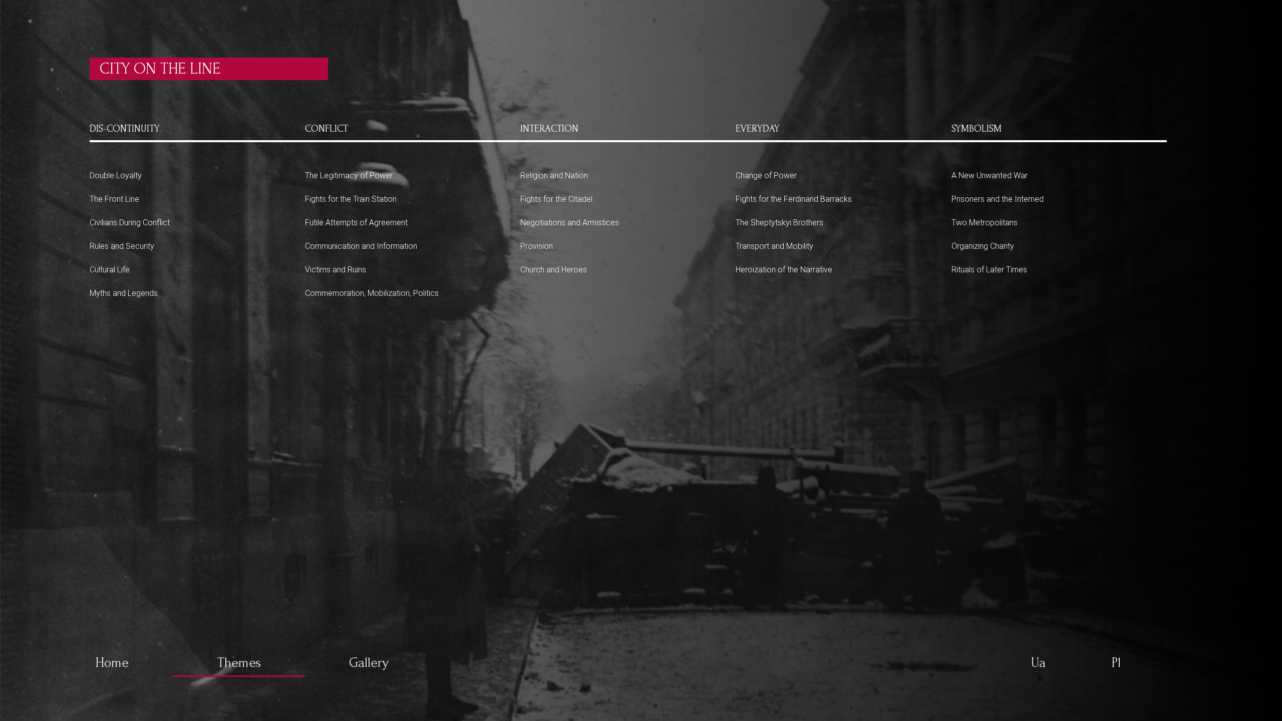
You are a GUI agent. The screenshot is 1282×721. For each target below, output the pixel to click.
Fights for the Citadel (556, 199)
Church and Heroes (553, 269)
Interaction (549, 128)
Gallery (369, 662)
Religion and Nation (554, 175)
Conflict (326, 128)
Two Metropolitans (984, 222)
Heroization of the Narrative (784, 269)
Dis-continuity (125, 128)
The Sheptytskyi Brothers (779, 222)
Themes (239, 662)
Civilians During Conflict (130, 222)
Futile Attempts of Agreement (356, 222)
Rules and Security (122, 246)
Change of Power (766, 175)
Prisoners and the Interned (997, 199)
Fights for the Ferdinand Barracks (794, 199)
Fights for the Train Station (351, 199)
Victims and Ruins (335, 269)
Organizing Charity (982, 246)
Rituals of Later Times (989, 269)
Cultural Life (110, 269)
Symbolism (976, 128)
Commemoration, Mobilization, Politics (372, 293)
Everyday (758, 128)
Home (112, 662)
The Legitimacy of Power (349, 175)
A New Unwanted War (989, 175)
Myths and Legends (124, 293)
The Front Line (114, 199)
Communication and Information (361, 246)
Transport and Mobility (774, 246)
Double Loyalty (116, 175)
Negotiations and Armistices (569, 222)
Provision (536, 246)
